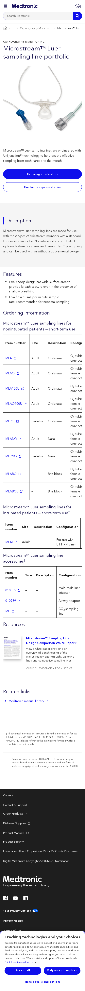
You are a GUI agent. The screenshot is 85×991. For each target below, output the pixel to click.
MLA (8, 358)
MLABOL (11, 491)
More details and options (43, 982)
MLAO (10, 373)
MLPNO (11, 456)
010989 (10, 601)
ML (7, 611)
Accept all (23, 970)
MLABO (11, 474)
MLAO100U (13, 404)
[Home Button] (5, 28)
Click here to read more (19, 962)
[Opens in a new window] (5, 899)
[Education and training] (77, 6)
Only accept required (62, 970)
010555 (10, 590)
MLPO (9, 421)
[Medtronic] (24, 6)
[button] (6, 6)
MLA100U (12, 388)
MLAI (9, 542)
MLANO (11, 439)
